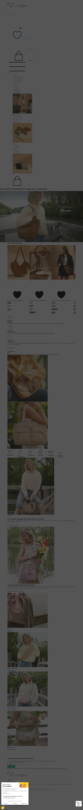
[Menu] (81, 801)
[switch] (78, 805)
